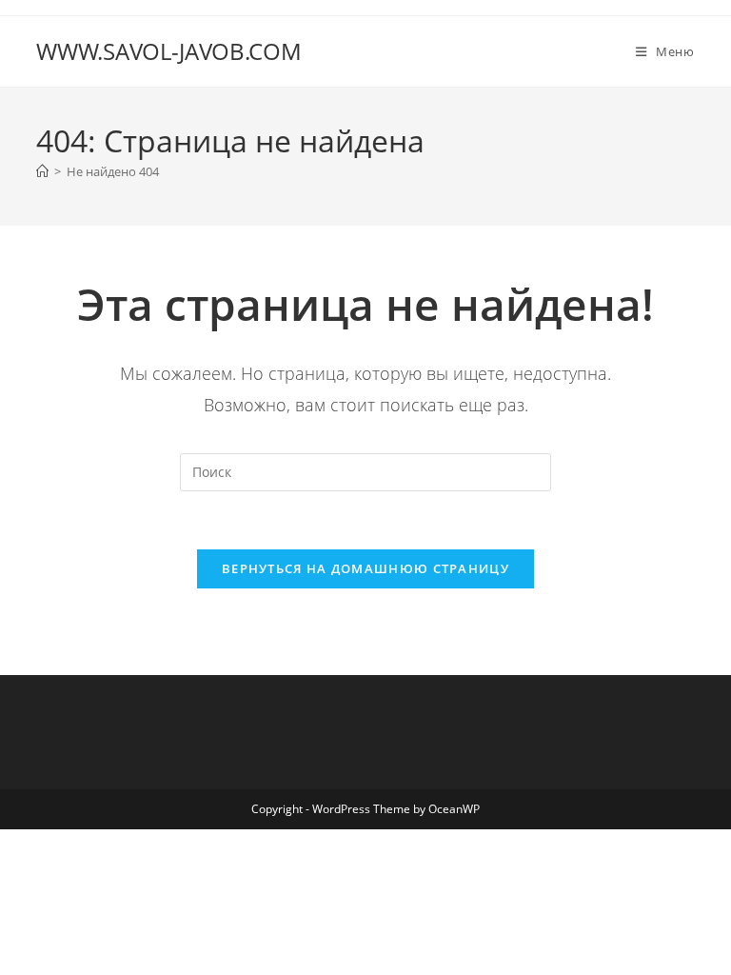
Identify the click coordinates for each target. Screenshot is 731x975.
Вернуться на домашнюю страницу (365, 568)
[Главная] (42, 171)
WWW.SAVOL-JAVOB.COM (169, 51)
